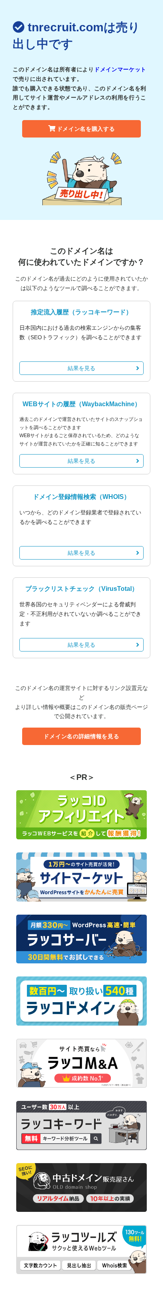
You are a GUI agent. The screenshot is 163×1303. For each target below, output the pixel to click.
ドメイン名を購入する (86, 129)
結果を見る (81, 368)
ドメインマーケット (120, 69)
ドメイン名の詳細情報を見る (81, 736)
